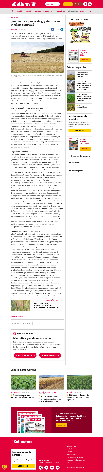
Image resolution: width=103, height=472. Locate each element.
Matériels (46, 11)
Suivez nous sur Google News (50, 355)
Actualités (20, 11)
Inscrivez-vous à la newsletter (25, 355)
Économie (29, 11)
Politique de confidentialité (75, 457)
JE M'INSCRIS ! (79, 130)
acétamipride (77, 170)
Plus (90, 11)
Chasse (82, 11)
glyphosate (27, 323)
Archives (69, 451)
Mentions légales (72, 454)
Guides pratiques (73, 11)
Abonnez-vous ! (72, 446)
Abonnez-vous (68, 4)
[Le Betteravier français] (23, 4)
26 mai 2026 (84, 144)
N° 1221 (83, 50)
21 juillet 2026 (83, 54)
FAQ (68, 463)
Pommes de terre (60, 11)
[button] (4, 467)
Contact (69, 449)
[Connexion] (85, 4)
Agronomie (38, 11)
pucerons (76, 162)
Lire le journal (78, 4)
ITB (52, 11)
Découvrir (85, 60)
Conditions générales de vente (76, 460)
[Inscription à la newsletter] (90, 4)
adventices (16, 323)
